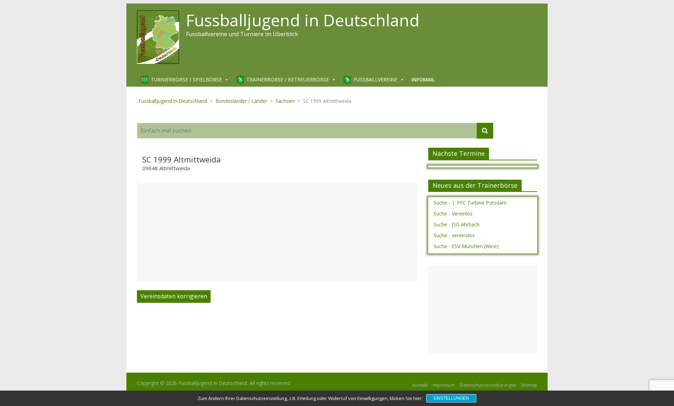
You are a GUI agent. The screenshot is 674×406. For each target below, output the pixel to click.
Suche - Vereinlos (453, 213)
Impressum (443, 385)
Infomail (423, 79)
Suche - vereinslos (454, 235)
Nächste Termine (458, 153)
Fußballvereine (375, 79)
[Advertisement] (277, 232)
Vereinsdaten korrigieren (173, 296)
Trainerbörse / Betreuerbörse (287, 79)
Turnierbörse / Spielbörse (186, 79)
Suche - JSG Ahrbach (457, 224)
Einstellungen (451, 398)
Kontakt (420, 385)
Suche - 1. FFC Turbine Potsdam (470, 202)
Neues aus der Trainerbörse (474, 185)
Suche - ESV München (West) (466, 246)
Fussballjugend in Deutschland (302, 20)
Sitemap (529, 385)
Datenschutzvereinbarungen (488, 385)
